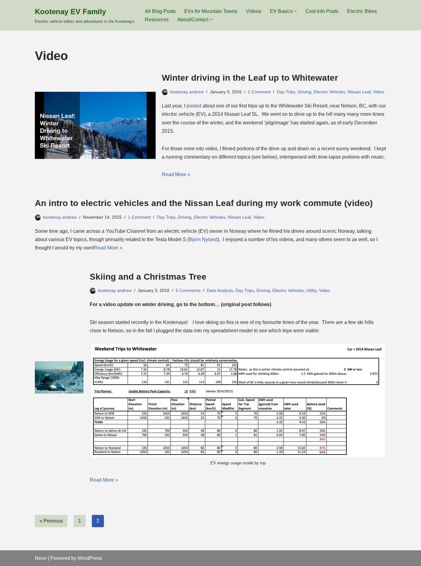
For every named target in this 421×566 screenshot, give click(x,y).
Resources (157, 19)
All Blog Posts (160, 11)
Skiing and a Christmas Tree (148, 276)
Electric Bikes (362, 11)
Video (378, 91)
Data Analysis (220, 290)
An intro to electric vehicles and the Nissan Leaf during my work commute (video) (204, 203)
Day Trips (286, 91)
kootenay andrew (187, 91)
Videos (253, 11)
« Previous (51, 521)
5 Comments (188, 290)
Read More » (176, 174)
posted (193, 105)
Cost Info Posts (321, 11)
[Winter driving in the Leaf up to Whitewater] (95, 125)
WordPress (90, 558)
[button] (295, 11)
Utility (311, 290)
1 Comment (259, 91)
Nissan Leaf (359, 91)
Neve (41, 558)
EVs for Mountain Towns (210, 11)
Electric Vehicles (329, 91)
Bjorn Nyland (203, 239)
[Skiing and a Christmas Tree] (59, 377)
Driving (304, 91)
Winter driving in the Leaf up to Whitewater (250, 78)
